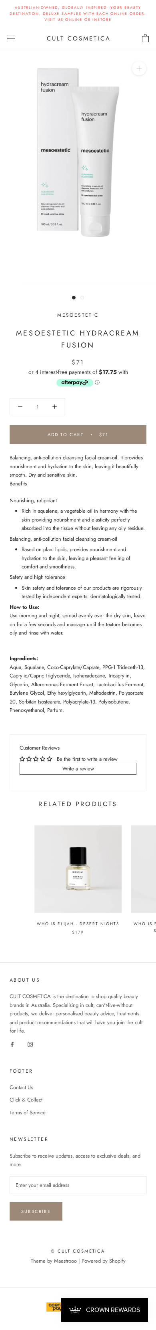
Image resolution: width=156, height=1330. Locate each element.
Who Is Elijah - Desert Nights (78, 924)
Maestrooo (65, 1261)
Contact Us (21, 1087)
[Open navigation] (11, 38)
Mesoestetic (77, 315)
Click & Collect (26, 1100)
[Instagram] (30, 1043)
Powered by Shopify (104, 1261)
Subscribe (36, 1211)
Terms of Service (28, 1112)
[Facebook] (12, 1043)
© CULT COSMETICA (78, 1251)
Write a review (78, 768)
